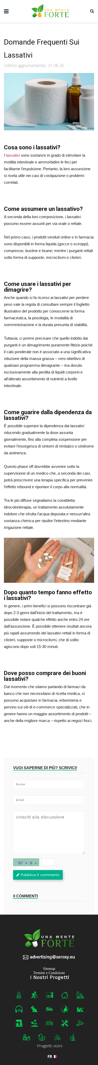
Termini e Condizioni (49, 973)
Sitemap (49, 968)
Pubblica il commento (40, 875)
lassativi (13, 155)
